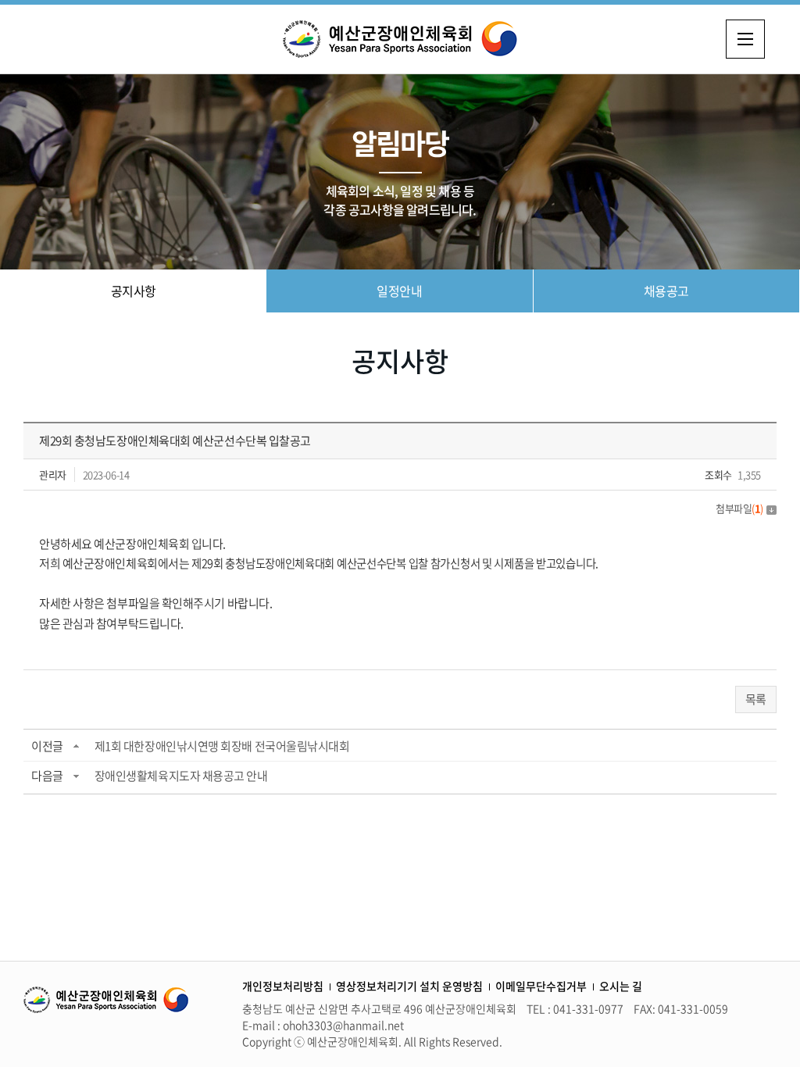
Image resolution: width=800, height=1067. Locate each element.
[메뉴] (745, 39)
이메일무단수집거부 (541, 986)
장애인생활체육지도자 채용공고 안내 (181, 775)
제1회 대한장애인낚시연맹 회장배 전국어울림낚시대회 (222, 746)
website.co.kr (611, 1041)
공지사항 (133, 290)
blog (656, 1041)
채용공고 (666, 290)
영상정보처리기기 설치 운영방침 (409, 986)
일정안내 (399, 290)
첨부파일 (739, 508)
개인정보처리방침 (282, 986)
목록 (755, 699)
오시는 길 (620, 986)
